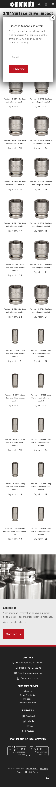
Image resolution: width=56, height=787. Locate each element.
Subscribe (18, 69)
